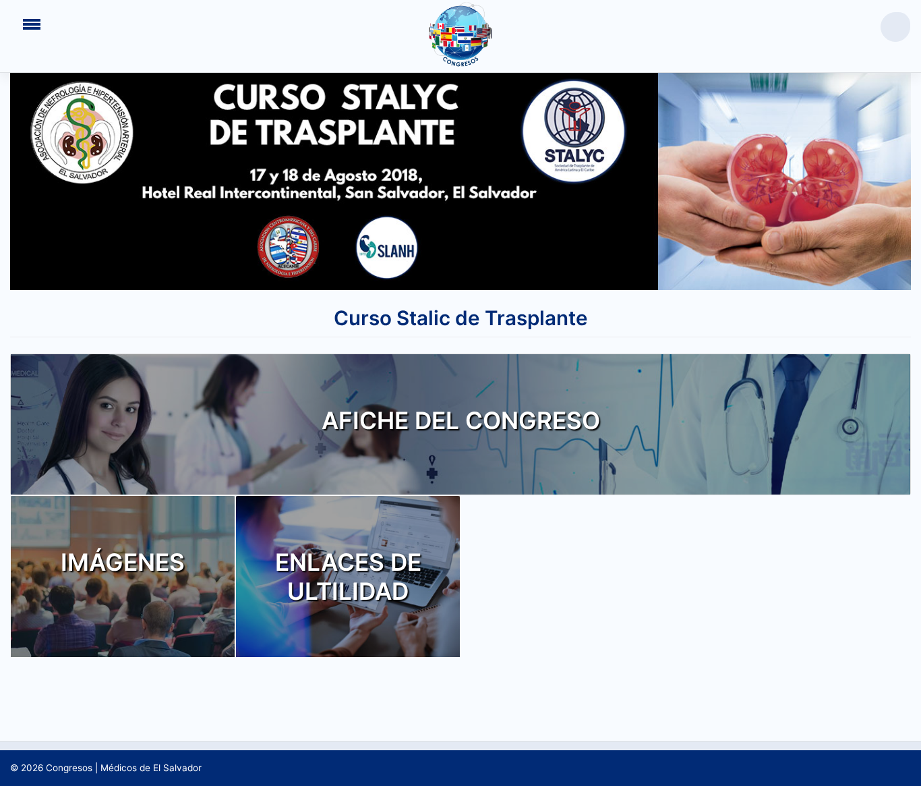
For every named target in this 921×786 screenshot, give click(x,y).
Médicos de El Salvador (151, 767)
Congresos (69, 767)
